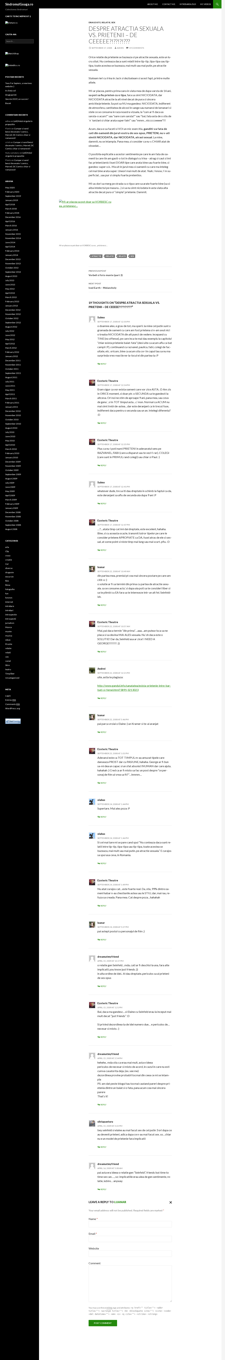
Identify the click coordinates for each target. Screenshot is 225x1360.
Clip (7, 551)
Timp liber (10, 673)
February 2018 (12, 213)
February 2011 (12, 402)
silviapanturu (105, 1121)
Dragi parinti (11, 94)
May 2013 (10, 288)
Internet (9, 602)
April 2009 (10, 495)
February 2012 (12, 352)
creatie (8, 559)
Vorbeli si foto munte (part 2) (106, 273)
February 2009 (12, 504)
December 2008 (13, 512)
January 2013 (11, 305)
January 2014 (11, 255)
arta (7, 547)
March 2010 (11, 449)
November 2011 (13, 364)
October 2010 (11, 419)
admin (120, 48)
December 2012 (13, 310)
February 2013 (12, 301)
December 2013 (13, 259)
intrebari (9, 610)
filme (7, 585)
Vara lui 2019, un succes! (17, 99)
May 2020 (10, 187)
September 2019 (13, 196)
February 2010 (12, 453)
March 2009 (11, 499)
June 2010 (10, 436)
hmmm (8, 597)
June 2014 (10, 242)
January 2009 (11, 508)
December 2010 (13, 411)
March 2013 (11, 297)
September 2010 (13, 423)
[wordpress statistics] (13, 721)
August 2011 (11, 377)
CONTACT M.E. (168, 4)
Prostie (8, 644)
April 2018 (10, 204)
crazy (7, 555)
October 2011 (11, 369)
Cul (6, 564)
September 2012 (13, 322)
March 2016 (11, 225)
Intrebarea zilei (188, 4)
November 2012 (13, 314)
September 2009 (13, 474)
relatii (122, 256)
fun (6, 593)
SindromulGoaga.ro (19, 4)
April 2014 (10, 246)
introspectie (11, 614)
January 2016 (11, 229)
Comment (95, 1263)
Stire (7, 665)
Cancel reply (170, 1202)
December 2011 (13, 360)
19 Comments (136, 48)
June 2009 (10, 487)
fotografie (10, 589)
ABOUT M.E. (152, 4)
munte (8, 631)
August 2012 (11, 326)
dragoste (95, 22)
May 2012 (10, 339)
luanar (120, 1202)
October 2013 (11, 267)
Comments (12, 704)
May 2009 (10, 491)
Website (94, 1248)
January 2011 (11, 407)
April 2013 (10, 293)
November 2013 (13, 263)
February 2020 (12, 191)
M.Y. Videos (205, 4)
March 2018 (11, 208)
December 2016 (13, 217)
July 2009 (9, 482)
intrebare (9, 606)
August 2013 (11, 276)
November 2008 (13, 516)
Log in (8, 695)
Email (93, 1233)
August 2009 (11, 478)
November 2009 (13, 466)
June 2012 (10, 335)
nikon (8, 640)
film (7, 580)
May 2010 (10, 440)
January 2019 (11, 200)
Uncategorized (12, 677)
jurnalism (9, 623)
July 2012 (9, 331)
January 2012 (11, 356)
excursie (9, 576)
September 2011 (13, 373)
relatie (106, 22)
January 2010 (11, 457)
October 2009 (11, 470)
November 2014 (13, 238)
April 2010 (10, 444)
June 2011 (10, 385)
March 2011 (11, 398)
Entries (10, 700)
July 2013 (9, 280)
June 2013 (10, 284)
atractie (96, 256)
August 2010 (11, 428)
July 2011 (9, 381)
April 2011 (10, 394)
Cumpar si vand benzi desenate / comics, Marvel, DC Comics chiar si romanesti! (19, 145)
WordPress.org (12, 708)
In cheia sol (10, 90)
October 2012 (11, 318)
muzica (8, 635)
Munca (8, 627)
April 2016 (10, 221)
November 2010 (13, 415)
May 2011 (10, 390)
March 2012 (11, 348)
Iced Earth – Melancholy (102, 285)
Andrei (101, 668)
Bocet (8, 103)
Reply (103, 363)
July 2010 (9, 432)
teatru (8, 669)
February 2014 (12, 251)
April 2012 (10, 343)
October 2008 (11, 520)
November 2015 (13, 234)
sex (113, 22)
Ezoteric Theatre (107, 380)
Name (93, 1218)
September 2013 (13, 272)
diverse (8, 568)
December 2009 (13, 461)
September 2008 (13, 525)
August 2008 (11, 529)
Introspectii (10, 618)
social (8, 661)
